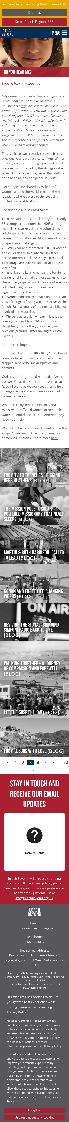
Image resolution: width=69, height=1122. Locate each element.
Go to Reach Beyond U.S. (35, 21)
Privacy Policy (17, 1012)
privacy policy (52, 883)
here (54, 438)
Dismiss (34, 12)
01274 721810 (34, 942)
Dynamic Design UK (49, 983)
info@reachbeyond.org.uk (34, 898)
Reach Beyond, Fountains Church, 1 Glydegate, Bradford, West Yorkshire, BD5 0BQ (35, 960)
